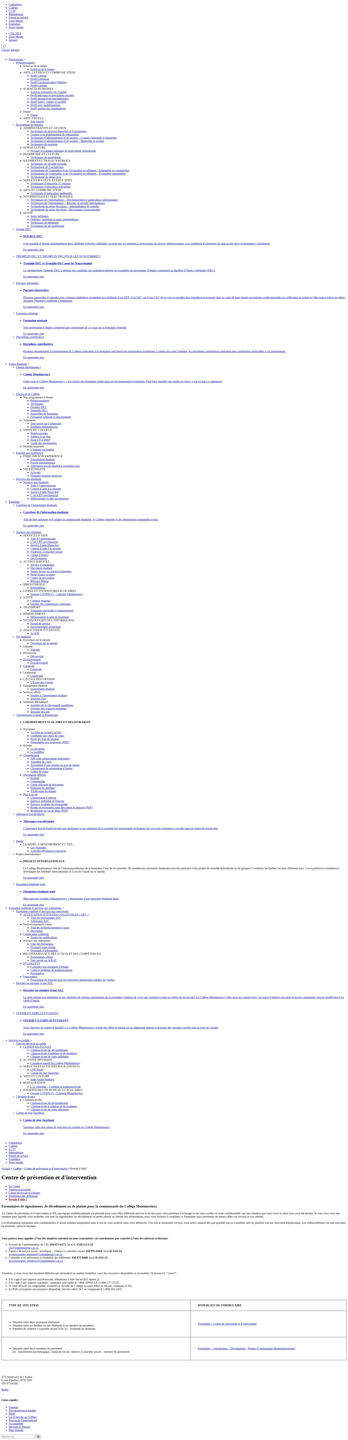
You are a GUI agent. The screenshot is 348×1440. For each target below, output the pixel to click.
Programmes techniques (29, 124)
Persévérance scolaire (42, 574)
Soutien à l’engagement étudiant (48, 695)
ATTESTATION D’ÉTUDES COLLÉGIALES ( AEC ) (55, 914)
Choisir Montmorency (28, 367)
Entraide (35, 649)
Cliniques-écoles (25, 1096)
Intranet (13, 40)
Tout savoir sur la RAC (43, 960)
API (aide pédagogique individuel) (50, 758)
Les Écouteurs (38, 558)
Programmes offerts (41, 957)
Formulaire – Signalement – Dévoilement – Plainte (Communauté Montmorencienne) (246, 1348)
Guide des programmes (43, 443)
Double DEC (23, 229)
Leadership (36, 675)
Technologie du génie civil (45, 177)
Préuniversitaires (25, 62)
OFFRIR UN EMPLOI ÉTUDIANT (37, 1013)
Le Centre (14, 1186)
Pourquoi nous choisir (42, 947)
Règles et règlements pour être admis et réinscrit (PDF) (61, 807)
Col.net (5, 50)
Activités (35, 472)
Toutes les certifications (43, 937)
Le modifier (37, 752)
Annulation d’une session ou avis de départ (55, 765)
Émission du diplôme (42, 787)
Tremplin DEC (38, 410)
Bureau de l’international (23, 1420)
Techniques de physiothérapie (47, 225)
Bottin (5, 1389)
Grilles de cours (39, 771)
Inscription (36, 930)
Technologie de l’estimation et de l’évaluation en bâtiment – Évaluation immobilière (78, 173)
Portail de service (18, 17)
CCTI (12, 11)
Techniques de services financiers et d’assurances (58, 131)
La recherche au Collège (23, 1417)
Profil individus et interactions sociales (52, 95)
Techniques (37, 403)
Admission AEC (39, 921)
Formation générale (27, 313)
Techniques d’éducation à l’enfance (50, 183)
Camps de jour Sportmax (44, 1072)
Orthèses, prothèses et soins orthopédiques (54, 219)
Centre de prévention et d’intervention (46, 1168)
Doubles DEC (38, 407)
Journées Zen (38, 698)
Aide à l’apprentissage (43, 485)
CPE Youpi (36, 1069)
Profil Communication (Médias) (48, 82)
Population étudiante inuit (30, 884)
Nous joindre (16, 27)
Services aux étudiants (28, 479)
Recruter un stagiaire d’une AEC (34, 983)
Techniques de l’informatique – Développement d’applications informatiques (74, 199)
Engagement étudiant (42, 459)
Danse (34, 114)
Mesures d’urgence (19, 1426)
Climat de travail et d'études (24, 1192)
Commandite (37, 781)
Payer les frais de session (44, 738)
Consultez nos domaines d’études (49, 966)
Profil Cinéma (38, 75)
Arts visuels (37, 121)
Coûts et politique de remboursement (51, 970)
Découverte (37, 656)
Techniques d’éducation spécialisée (50, 186)
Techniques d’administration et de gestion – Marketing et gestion (67, 141)
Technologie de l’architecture (47, 167)
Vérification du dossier (43, 791)
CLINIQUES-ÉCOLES (37, 1046)
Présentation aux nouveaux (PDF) (49, 742)
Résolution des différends (23, 1196)
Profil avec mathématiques (45, 105)
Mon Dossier (16, 1430)
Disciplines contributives (30, 337)
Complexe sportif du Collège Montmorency (55, 1063)
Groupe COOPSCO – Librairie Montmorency (56, 594)
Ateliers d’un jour (40, 436)
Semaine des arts (39, 711)
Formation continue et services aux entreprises (35, 908)
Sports (19, 841)
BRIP (12, 1413)
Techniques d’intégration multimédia (51, 193)
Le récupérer (37, 748)
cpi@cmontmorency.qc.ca (23, 1247)
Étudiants (14, 501)
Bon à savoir (30, 794)
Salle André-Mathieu (42, 1079)
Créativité (28, 666)
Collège (13, 7)
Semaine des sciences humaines (48, 708)
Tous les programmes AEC (45, 917)
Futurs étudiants (18, 364)
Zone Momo (16, 20)
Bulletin (35, 778)
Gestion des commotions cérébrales (50, 604)
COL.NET (15, 33)
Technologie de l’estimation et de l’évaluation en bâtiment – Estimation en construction (79, 170)
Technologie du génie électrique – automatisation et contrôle (64, 206)
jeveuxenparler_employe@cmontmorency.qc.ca (36, 1260)
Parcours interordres (27, 283)
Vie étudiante (23, 636)
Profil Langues (38, 85)
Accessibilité (16, 1423)
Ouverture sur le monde (43, 643)
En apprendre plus (33, 249)
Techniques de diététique (44, 222)
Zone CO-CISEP (40, 439)
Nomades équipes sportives (46, 475)
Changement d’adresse (43, 797)
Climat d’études (39, 555)
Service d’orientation (42, 564)
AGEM (34, 633)
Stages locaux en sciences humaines (50, 571)
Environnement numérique (45, 626)
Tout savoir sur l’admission (45, 423)
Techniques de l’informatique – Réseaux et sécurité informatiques (67, 203)
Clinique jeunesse (40, 600)
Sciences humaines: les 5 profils (48, 92)
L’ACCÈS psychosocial (44, 495)
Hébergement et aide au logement (49, 498)
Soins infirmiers (39, 216)
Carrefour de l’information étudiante (36, 505)
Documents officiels (34, 774)
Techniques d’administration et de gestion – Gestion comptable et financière (73, 137)
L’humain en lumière (42, 449)
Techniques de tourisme (43, 144)
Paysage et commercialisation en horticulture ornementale (63, 150)
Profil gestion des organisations (48, 108)
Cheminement (31, 755)
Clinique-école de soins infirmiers (49, 1056)
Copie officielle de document (46, 784)
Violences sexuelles (20, 1189)
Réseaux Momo (39, 581)
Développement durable (22, 1410)
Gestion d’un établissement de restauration (54, 134)
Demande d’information (44, 950)
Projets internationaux (42, 462)
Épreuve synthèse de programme (49, 804)
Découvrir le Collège (28, 394)
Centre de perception (42, 577)
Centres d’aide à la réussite (45, 488)
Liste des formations (41, 943)
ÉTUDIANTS (31, 963)
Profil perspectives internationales (49, 98)
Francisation (30, 976)
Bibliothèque (16, 14)
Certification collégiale (36, 934)
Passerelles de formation (44, 413)
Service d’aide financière (44, 492)
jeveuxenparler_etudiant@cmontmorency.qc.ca (35, 1254)
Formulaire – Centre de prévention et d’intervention (227, 1323)
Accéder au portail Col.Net (45, 732)
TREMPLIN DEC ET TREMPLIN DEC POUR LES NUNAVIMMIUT (58, 256)
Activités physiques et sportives (48, 850)
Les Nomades (38, 847)
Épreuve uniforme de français (47, 801)
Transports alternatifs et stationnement (51, 610)
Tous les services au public (31, 1043)
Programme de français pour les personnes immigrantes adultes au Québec (72, 979)
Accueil (5, 1168)
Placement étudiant (41, 568)
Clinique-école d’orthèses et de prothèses (53, 1053)
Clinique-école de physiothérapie (49, 1050)
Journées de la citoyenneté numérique (51, 705)
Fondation (14, 24)
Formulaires (37, 973)
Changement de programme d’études (51, 768)
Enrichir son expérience (29, 452)
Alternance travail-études (44, 465)
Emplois (13, 1407)
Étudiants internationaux (44, 426)
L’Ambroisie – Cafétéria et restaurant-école (55, 1086)
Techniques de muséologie (45, 157)
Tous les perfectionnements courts (49, 927)
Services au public (19, 1040)
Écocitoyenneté (32, 659)
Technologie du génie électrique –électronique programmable (65, 209)
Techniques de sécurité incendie (48, 163)
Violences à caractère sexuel (46, 551)
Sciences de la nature (42, 69)
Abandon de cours (40, 761)
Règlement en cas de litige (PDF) (49, 810)
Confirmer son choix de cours (47, 735)
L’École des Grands (41, 682)
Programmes (16, 59)
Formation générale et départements (50, 417)
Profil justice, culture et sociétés (48, 101)
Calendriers (15, 4)
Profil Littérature (39, 79)
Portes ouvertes (39, 433)
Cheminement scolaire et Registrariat (37, 715)
